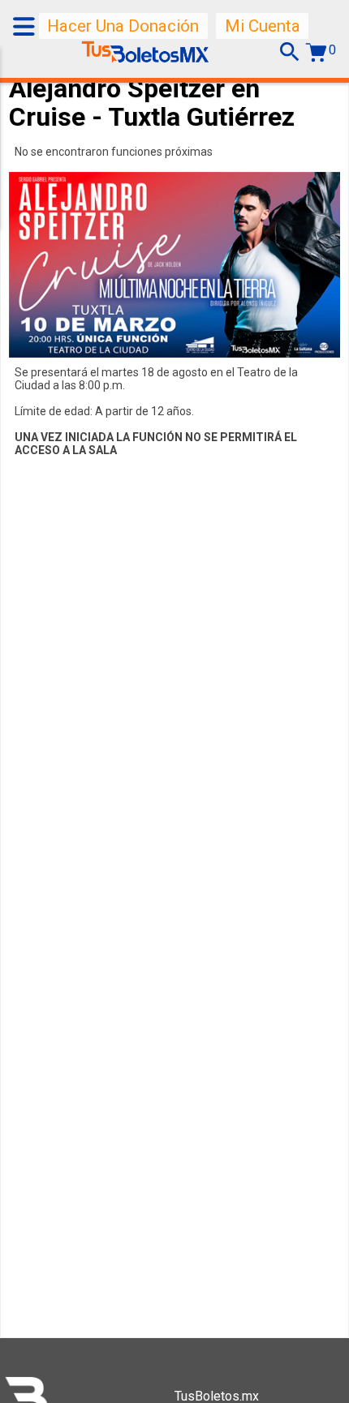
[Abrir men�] (26, 26)
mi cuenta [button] (262, 26)
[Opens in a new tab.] (145, 56)
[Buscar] (290, 52)
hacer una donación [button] (123, 26)
